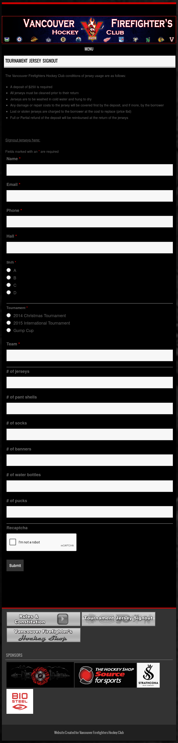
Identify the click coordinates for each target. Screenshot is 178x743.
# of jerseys (17, 371)
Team (13, 344)
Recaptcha (17, 528)
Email (13, 184)
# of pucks (16, 500)
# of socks (16, 423)
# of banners (18, 449)
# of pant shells (21, 397)
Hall (11, 236)
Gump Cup (23, 330)
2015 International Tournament (41, 322)
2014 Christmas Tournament (39, 315)
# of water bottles (23, 475)
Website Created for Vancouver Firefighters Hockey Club (89, 732)
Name (13, 159)
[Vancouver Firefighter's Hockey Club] (89, 23)
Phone (14, 210)
